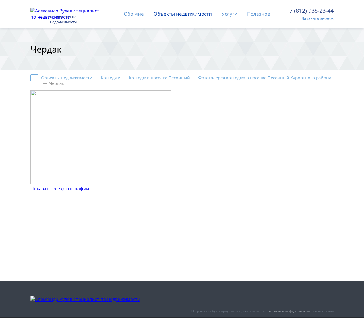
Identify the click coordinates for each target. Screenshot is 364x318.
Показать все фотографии (59, 188)
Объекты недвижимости (183, 14)
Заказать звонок (318, 18)
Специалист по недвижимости (63, 19)
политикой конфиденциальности (291, 311)
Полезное (258, 14)
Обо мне (134, 14)
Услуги (229, 14)
